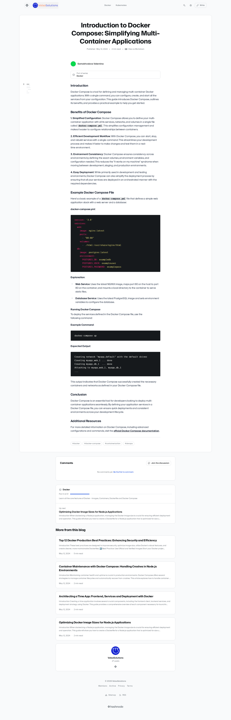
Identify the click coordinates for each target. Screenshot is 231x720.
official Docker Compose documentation (136, 431)
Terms (130, 686)
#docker (76, 443)
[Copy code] (157, 218)
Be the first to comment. (123, 472)
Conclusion (30, 112)
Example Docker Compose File (32, 101)
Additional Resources (34, 116)
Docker (107, 5)
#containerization (112, 443)
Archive (112, 686)
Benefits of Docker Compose (33, 95)
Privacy (121, 686)
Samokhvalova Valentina (91, 63)
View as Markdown (136, 49)
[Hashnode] (115, 666)
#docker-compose (92, 443)
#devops (129, 443)
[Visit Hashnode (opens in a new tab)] (115, 706)
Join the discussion (160, 463)
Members (102, 686)
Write (202, 5)
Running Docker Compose (34, 107)
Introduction (30, 89)
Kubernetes (121, 5)
